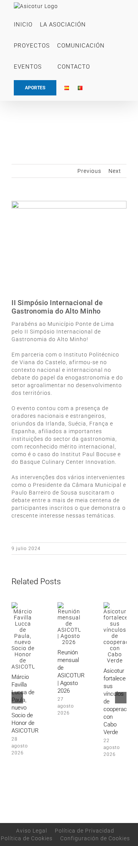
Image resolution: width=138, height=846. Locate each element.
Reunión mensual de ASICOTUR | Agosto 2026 (71, 671)
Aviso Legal (31, 831)
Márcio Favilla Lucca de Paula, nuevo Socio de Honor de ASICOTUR (25, 704)
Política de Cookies (27, 838)
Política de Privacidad (84, 831)
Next (114, 171)
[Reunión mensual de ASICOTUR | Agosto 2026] (69, 605)
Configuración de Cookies (95, 838)
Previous (89, 171)
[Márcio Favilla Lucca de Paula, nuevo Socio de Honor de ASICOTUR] (23, 605)
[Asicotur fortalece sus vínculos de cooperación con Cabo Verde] (115, 605)
